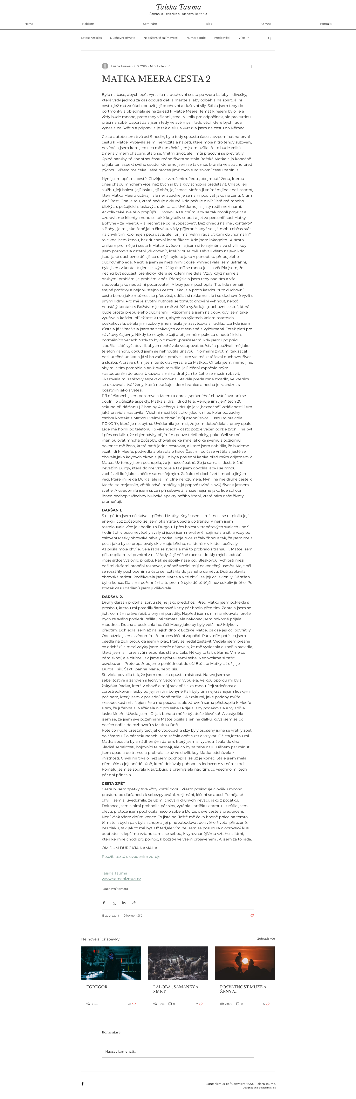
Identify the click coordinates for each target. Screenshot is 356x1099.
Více (242, 38)
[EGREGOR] (111, 963)
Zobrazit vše (266, 938)
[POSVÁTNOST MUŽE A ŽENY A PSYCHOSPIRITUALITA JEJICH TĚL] (245, 963)
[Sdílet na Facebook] (104, 903)
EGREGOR (97, 987)
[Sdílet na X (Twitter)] (114, 903)
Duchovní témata (122, 38)
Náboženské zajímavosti (161, 38)
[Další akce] (251, 66)
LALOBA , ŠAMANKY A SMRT (175, 989)
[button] (270, 38)
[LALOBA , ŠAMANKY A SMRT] (178, 963)
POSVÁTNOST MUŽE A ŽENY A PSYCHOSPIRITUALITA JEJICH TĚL (243, 989)
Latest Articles (91, 38)
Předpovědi (222, 38)
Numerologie (196, 38)
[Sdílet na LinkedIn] (124, 903)
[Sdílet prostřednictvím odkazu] (134, 903)
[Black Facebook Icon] (82, 1084)
